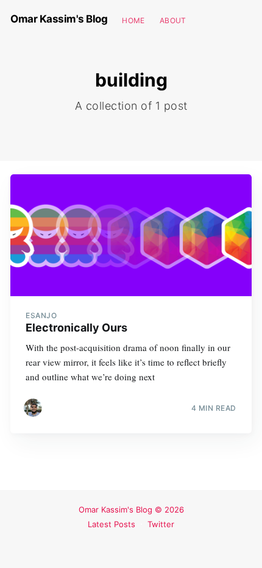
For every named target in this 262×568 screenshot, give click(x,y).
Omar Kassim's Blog (58, 19)
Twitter (160, 524)
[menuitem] (133, 20)
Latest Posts (111, 524)
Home (133, 20)
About (173, 20)
